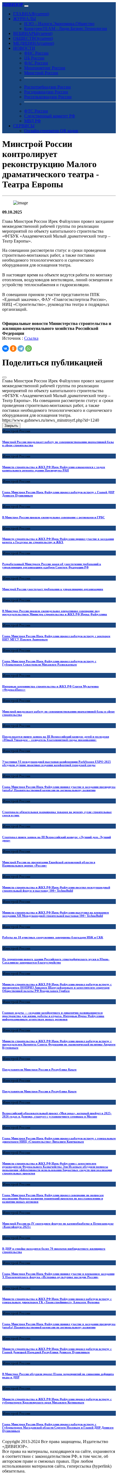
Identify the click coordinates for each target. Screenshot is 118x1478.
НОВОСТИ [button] (24, 48)
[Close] (4, 377)
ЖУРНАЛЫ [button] (24, 18)
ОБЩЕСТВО (33, 38)
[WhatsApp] (28, 348)
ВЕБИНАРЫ (32, 33)
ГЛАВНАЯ (31, 13)
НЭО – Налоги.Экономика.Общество (59, 23)
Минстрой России (41, 72)
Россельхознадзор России (48, 96)
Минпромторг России (44, 68)
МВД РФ (32, 121)
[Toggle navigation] (26, 6)
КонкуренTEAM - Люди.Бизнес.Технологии (65, 28)
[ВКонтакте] (5, 348)
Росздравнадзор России (46, 92)
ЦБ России (34, 58)
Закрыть (11, 426)
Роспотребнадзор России (47, 87)
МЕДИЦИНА (33, 43)
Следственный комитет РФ (49, 116)
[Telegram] (21, 348)
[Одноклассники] (13, 348)
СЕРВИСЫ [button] (24, 125)
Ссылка (31, 338)
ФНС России (36, 53)
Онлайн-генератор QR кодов (51, 130)
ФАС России (36, 63)
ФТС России (36, 111)
